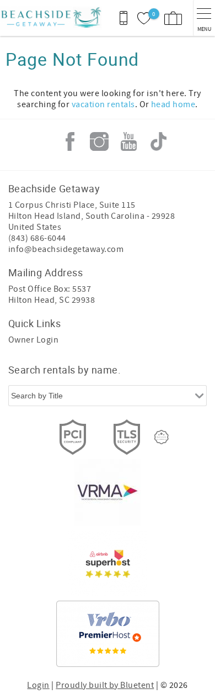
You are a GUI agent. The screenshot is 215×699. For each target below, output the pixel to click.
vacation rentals (103, 104)
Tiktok (158, 141)
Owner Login (33, 339)
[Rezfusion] (161, 437)
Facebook (70, 141)
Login (38, 685)
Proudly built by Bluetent (105, 685)
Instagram (99, 141)
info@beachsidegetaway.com (65, 249)
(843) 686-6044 (37, 238)
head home (173, 104)
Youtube (129, 141)
